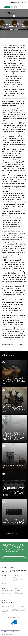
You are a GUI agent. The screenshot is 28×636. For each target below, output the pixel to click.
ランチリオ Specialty (18, 579)
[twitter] (4, 602)
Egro (15, 580)
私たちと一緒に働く (18, 593)
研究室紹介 (4, 583)
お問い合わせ (17, 590)
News (7, 571)
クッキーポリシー (6, 592)
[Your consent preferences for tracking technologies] (2, 634)
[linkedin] (6, 602)
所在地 (15, 592)
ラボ (14, 18)
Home (3, 571)
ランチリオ (16, 577)
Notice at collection (7, 634)
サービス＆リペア (6, 593)
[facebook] (9, 602)
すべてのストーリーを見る (11, 533)
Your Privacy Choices (12, 631)
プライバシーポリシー (7, 590)
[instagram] (2, 602)
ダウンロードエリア (6, 595)
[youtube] (11, 602)
